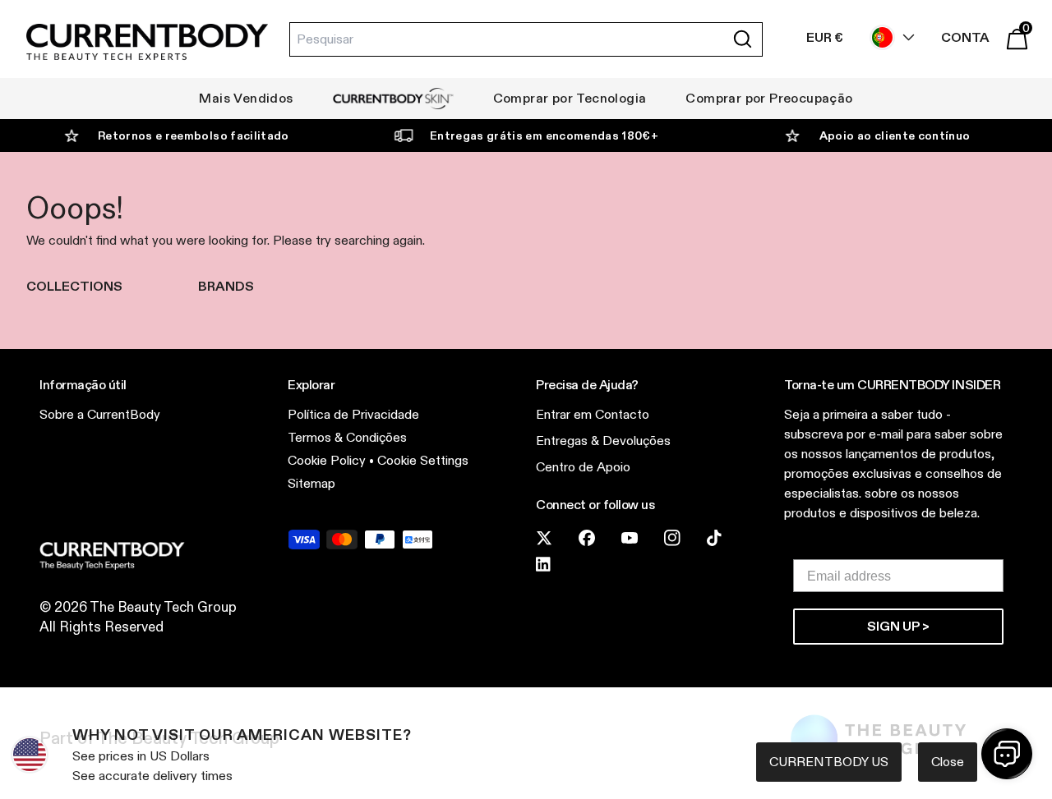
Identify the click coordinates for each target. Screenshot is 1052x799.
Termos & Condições (347, 437)
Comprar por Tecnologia (570, 98)
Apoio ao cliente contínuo (895, 135)
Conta (965, 37)
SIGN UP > (898, 626)
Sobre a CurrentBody (99, 414)
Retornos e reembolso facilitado (193, 135)
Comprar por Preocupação (768, 98)
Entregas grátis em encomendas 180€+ (544, 135)
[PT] (888, 37)
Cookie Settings (422, 460)
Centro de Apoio (583, 467)
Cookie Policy (327, 460)
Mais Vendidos (246, 98)
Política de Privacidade (353, 414)
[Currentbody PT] (147, 43)
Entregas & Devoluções (603, 440)
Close (947, 761)
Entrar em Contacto (592, 414)
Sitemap (311, 483)
